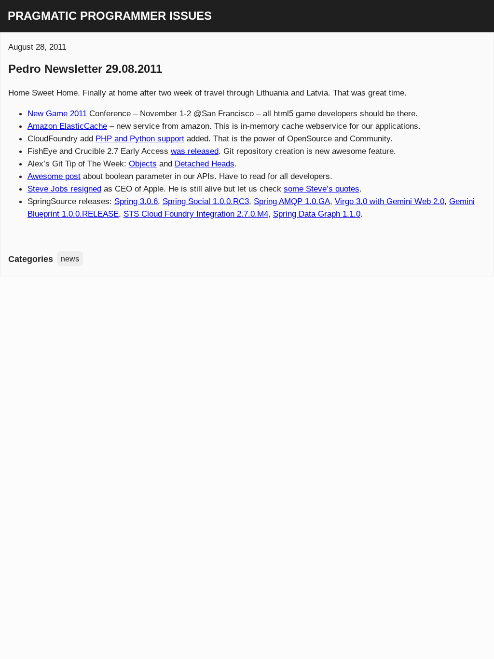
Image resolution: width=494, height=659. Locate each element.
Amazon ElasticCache (67, 126)
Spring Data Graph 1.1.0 (316, 214)
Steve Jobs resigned (64, 188)
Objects (143, 163)
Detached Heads (204, 163)
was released (195, 151)
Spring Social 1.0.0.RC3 (206, 201)
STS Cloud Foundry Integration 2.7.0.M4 (196, 214)
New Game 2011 (57, 113)
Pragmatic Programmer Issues (110, 16)
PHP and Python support (140, 138)
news (70, 259)
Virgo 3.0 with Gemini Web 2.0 (389, 201)
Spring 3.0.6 (136, 201)
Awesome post (54, 176)
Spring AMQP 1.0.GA (292, 201)
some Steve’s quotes (321, 188)
